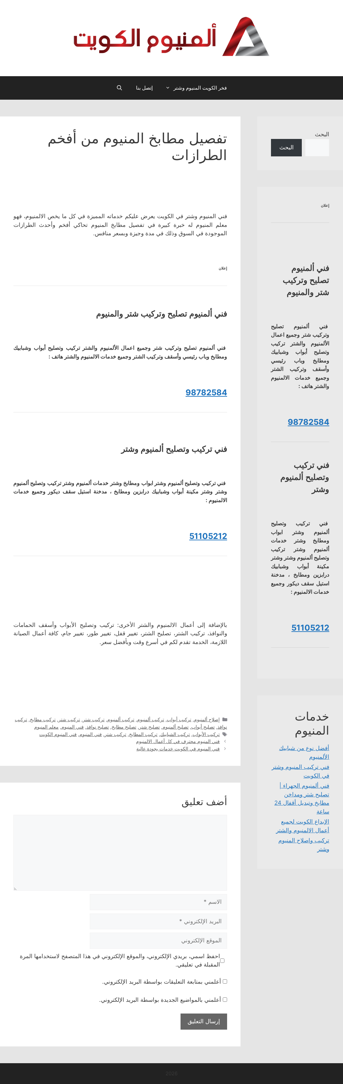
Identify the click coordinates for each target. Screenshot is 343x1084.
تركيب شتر (94, 719)
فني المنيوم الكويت (58, 734)
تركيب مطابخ (43, 719)
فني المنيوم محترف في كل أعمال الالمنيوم (178, 741)
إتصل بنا (144, 88)
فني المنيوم (72, 727)
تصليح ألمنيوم (175, 727)
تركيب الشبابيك (175, 734)
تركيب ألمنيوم (150, 719)
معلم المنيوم (46, 727)
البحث (322, 134)
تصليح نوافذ (97, 727)
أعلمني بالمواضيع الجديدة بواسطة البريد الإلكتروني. (160, 999)
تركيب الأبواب (206, 734)
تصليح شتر (149, 727)
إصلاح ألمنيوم (207, 719)
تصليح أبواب (203, 727)
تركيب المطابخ (143, 734)
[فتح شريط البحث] (119, 88)
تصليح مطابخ (124, 727)
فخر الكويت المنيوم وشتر (200, 88)
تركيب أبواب (179, 719)
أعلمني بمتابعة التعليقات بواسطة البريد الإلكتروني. (161, 981)
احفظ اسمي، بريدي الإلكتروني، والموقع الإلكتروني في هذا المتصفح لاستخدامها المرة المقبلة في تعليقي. (120, 960)
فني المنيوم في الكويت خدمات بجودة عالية (178, 748)
